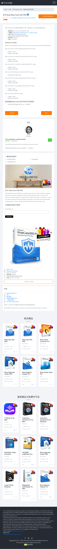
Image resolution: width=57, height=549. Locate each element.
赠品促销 (9, 296)
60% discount (47, 45)
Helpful (31, 148)
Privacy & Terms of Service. (18, 531)
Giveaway (14, 18)
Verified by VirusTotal (33, 32)
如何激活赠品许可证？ (12, 298)
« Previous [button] (11, 113)
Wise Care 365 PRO (31, 18)
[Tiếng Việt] (5, 19)
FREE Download (29, 281)
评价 (8, 295)
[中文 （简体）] (6, 19)
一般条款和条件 (10, 300)
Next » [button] (46, 113)
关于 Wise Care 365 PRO (13, 301)
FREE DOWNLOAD (48, 16)
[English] (3, 19)
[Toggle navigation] (54, 2)
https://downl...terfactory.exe (20, 32)
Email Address (9, 209)
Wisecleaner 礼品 (21, 18)
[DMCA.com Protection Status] (28, 544)
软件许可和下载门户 (12, 293)
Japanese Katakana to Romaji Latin (12, 534)
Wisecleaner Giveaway (12, 271)
